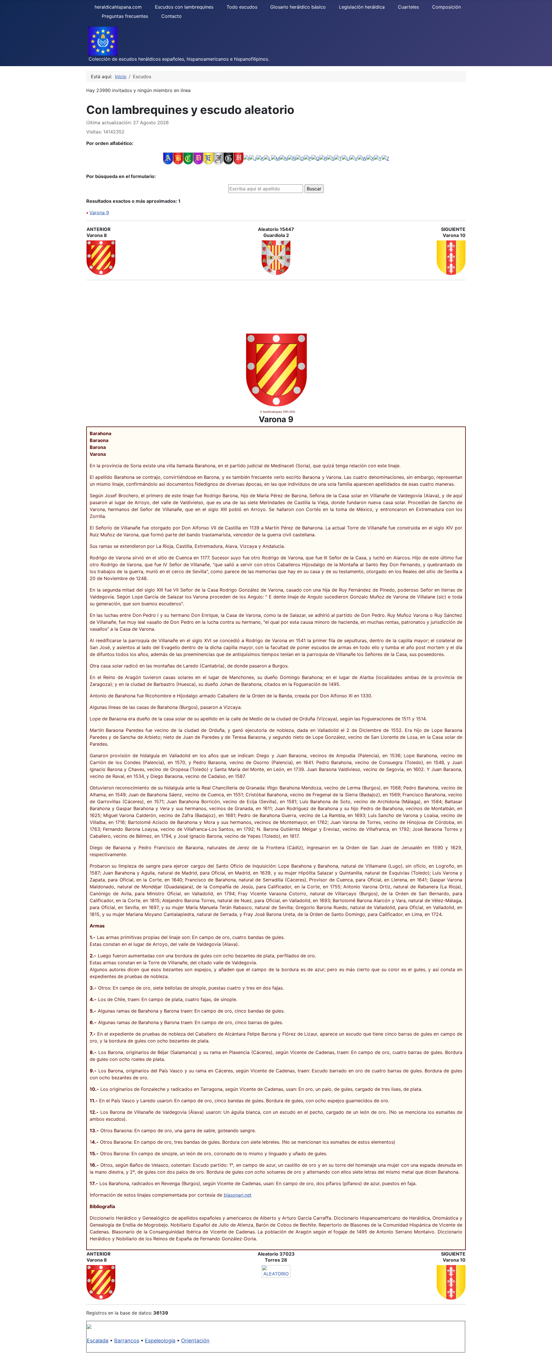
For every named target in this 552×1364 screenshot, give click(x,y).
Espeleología (160, 1341)
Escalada (97, 1341)
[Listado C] (188, 158)
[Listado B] (178, 158)
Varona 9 (99, 212)
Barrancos (126, 1341)
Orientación (195, 1341)
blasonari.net (238, 1195)
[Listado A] (168, 158)
